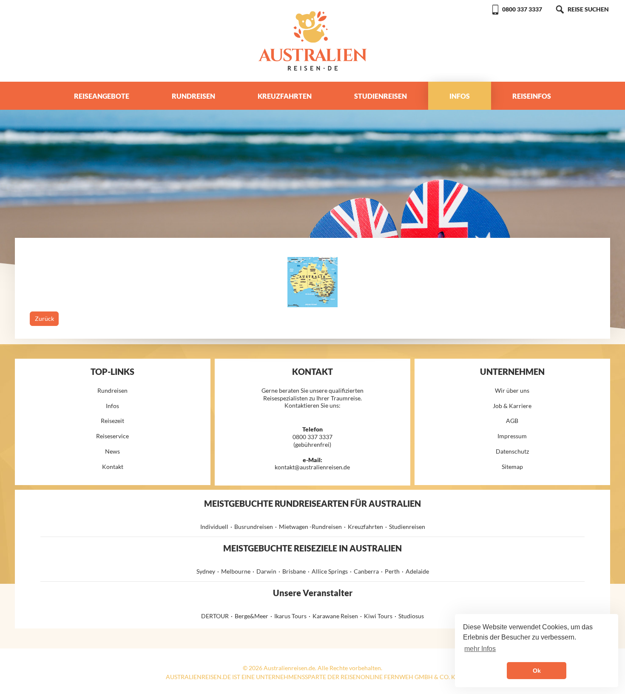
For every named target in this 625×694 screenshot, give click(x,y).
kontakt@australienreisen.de (312, 467)
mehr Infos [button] (480, 648)
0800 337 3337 (522, 9)
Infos (459, 96)
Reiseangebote (101, 96)
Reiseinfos (531, 96)
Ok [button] (537, 670)
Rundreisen (193, 96)
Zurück (44, 318)
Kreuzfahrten (285, 96)
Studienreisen (380, 96)
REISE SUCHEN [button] (588, 9)
